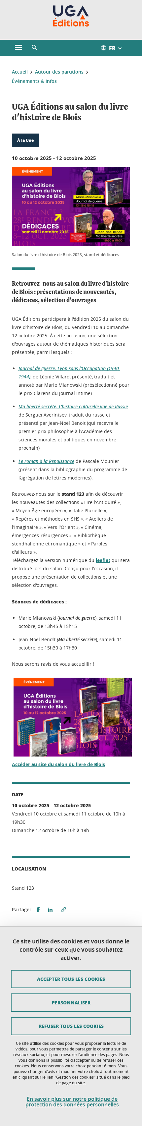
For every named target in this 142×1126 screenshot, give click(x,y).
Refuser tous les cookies (71, 1026)
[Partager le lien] (63, 909)
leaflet (103, 560)
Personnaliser (71, 1002)
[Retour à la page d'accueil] (71, 16)
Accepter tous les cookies (71, 979)
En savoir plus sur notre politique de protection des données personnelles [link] (72, 1101)
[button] (34, 48)
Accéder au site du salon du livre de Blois (58, 764)
